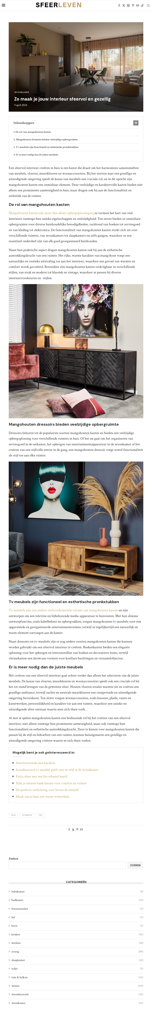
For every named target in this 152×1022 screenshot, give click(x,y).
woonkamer (77, 1003)
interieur (27, 815)
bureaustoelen (77, 909)
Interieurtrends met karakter (35, 763)
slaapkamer (77, 960)
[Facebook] (119, 5)
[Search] (148, 5)
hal (77, 917)
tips (40, 815)
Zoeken (13, 859)
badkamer (77, 900)
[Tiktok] (142, 5)
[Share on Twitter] (73, 830)
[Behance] (137, 5)
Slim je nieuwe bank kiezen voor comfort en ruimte (51, 783)
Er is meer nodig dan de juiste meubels (37, 154)
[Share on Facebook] (69, 830)
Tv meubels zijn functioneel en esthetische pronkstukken (47, 147)
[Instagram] (128, 5)
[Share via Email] (81, 830)
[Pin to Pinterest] (77, 830)
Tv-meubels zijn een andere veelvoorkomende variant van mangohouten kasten (63, 610)
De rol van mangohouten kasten (33, 132)
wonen (77, 986)
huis (13, 815)
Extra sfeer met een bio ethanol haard (41, 776)
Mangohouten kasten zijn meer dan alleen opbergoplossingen (51, 213)
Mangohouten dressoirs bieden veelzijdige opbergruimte (47, 139)
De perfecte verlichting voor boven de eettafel (47, 790)
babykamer (77, 892)
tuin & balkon (77, 977)
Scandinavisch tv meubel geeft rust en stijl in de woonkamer (57, 769)
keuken (77, 934)
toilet (77, 969)
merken (77, 943)
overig (77, 952)
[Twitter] (123, 5)
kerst (77, 926)
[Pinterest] (133, 5)
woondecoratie (77, 994)
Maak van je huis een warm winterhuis (42, 796)
